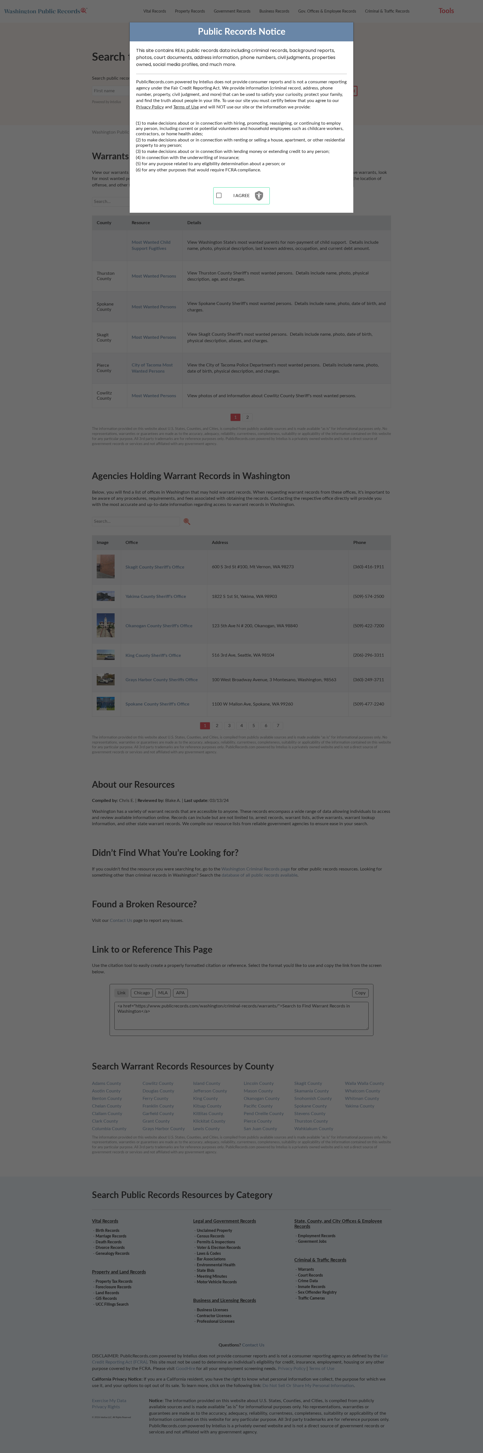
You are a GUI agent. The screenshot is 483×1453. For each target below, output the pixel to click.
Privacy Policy (150, 107)
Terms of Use (186, 107)
